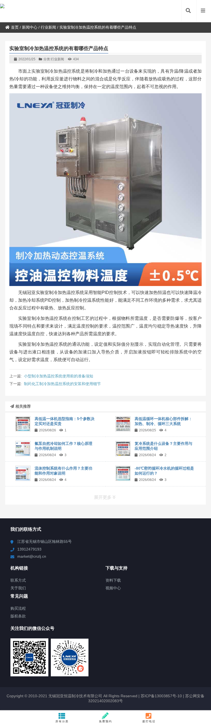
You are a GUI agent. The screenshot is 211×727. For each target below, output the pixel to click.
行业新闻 (48, 27)
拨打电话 (149, 721)
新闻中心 (29, 27)
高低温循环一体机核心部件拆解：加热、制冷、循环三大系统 (163, 421)
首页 (15, 27)
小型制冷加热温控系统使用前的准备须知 (58, 376)
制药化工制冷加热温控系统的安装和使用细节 (62, 384)
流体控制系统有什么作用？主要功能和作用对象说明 (63, 470)
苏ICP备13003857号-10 (161, 696)
